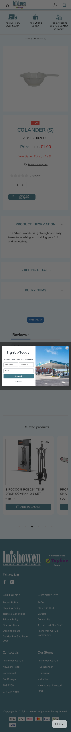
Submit (18, 376)
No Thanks (18, 382)
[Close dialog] (67, 348)
